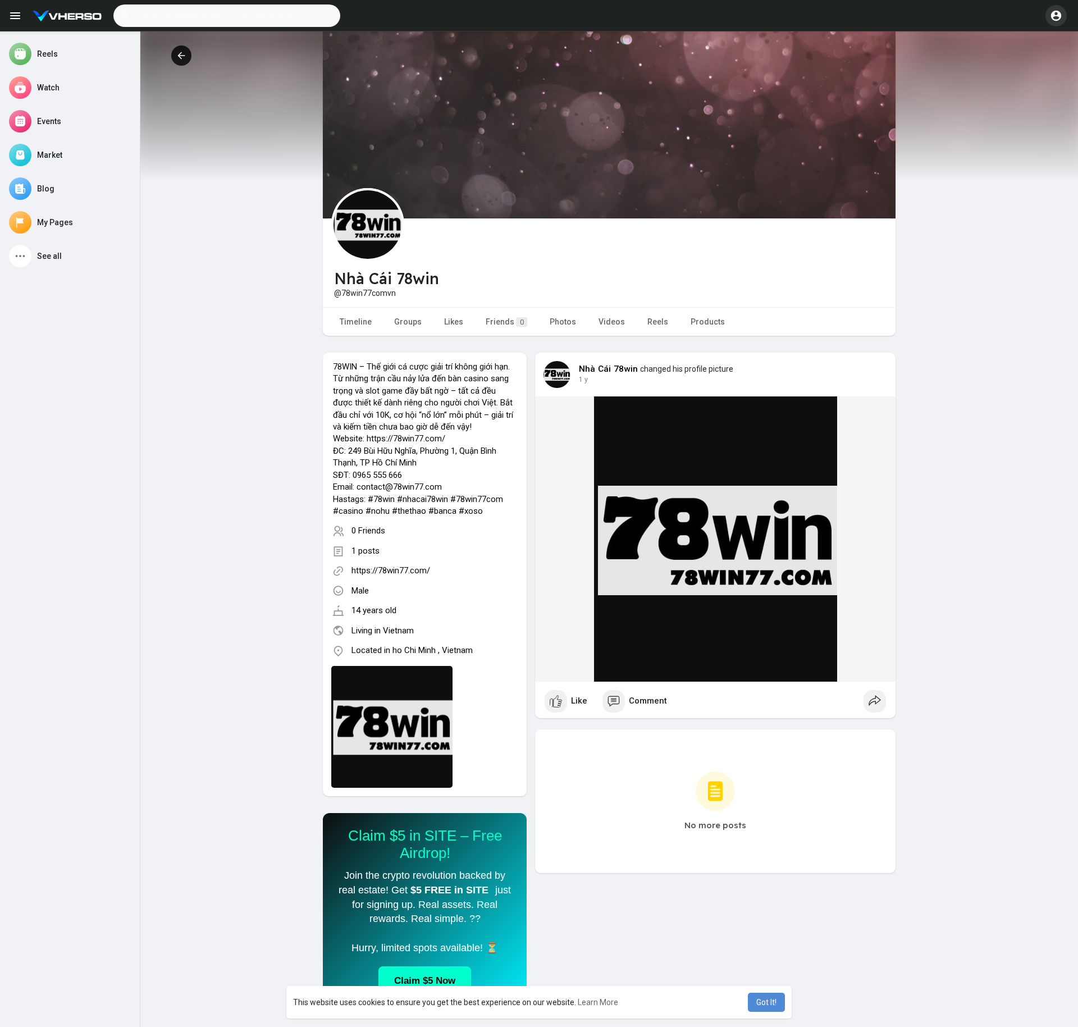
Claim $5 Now (424, 980)
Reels (657, 321)
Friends (505, 321)
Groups (408, 321)
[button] (226, 15)
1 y (583, 380)
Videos (612, 321)
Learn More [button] (598, 1002)
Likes (453, 321)
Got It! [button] (766, 1002)
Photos (563, 321)
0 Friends (368, 531)
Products (708, 321)
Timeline (356, 321)
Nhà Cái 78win (608, 369)
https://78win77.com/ (390, 570)
